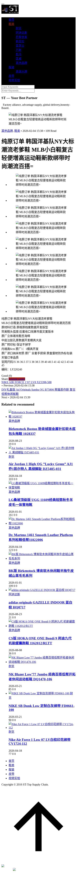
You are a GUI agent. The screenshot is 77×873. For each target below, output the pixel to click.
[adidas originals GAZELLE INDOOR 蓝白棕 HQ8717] (42, 590)
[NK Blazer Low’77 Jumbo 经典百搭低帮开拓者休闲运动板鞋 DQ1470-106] (42, 661)
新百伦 (20, 41)
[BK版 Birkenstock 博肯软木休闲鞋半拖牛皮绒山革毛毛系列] (42, 558)
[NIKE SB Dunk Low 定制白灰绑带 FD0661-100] (39, 693)
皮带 (11, 75)
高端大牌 (21, 71)
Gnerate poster (17, 378)
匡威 (18, 58)
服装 (11, 67)
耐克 (18, 28)
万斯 (18, 50)
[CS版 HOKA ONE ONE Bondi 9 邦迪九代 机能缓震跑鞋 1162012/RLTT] (42, 625)
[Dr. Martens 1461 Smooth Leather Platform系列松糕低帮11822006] (42, 523)
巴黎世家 (21, 37)
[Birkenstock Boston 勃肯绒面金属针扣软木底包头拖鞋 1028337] (42, 416)
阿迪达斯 (21, 32)
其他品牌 (21, 62)
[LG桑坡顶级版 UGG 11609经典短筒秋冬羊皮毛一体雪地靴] (42, 487)
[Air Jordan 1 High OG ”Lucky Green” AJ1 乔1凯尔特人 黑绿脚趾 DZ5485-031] (42, 452)
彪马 (18, 54)
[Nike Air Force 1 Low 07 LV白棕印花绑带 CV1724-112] (42, 727)
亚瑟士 (20, 45)
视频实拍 (14, 80)
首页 (11, 19)
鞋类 (11, 24)
